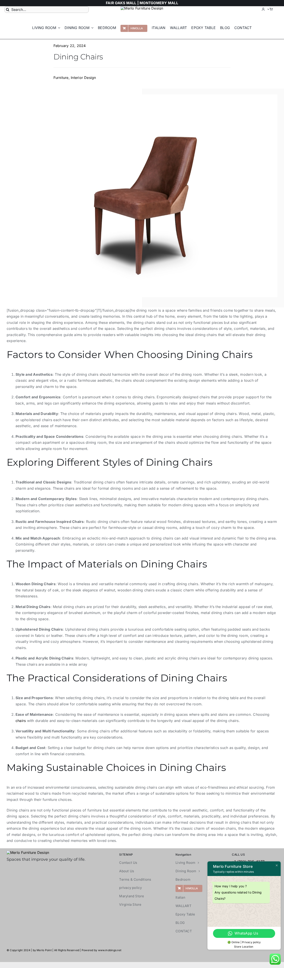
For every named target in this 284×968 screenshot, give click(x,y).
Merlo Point (44, 950)
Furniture (60, 77)
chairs (21, 720)
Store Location (244, 946)
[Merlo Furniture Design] (28, 852)
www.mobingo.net (110, 950)
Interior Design (83, 77)
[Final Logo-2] (142, 8)
